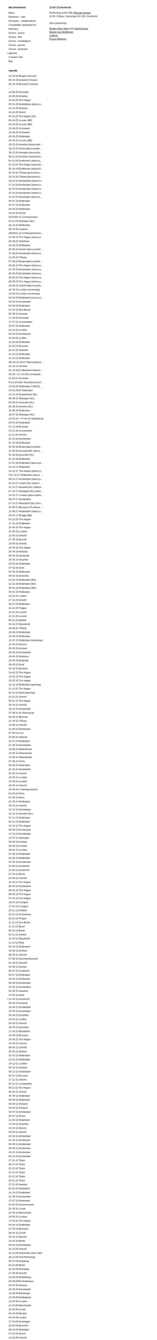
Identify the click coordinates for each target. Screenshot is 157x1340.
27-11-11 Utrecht (17, 1079)
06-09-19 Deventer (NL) (21, 402)
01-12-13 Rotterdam (19, 817)
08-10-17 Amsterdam (20, 499)
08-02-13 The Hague (20, 894)
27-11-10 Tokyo (17, 1160)
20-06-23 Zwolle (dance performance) (26, 249)
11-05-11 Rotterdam (19, 1120)
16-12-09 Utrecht (18, 1249)
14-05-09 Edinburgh (19, 1293)
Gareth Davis (81, 28)
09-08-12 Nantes (18, 967)
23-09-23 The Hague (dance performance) (26, 237)
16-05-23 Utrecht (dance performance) (26, 285)
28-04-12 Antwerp (18, 1003)
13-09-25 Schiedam (19, 128)
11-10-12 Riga (16, 942)
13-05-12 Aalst (16, 995)
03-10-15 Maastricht (19, 624)
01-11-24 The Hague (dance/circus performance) (26, 164)
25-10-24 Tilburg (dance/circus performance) (26, 172)
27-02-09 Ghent (17, 1333)
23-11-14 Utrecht (17, 696)
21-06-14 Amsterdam (20, 745)
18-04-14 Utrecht (18, 785)
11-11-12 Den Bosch (19, 922)
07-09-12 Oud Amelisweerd (23, 958)
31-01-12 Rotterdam (19, 1055)
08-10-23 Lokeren (18, 229)
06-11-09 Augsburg (19, 1261)
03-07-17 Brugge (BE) (20, 515)
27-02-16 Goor (16, 567)
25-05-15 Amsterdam (20, 652)
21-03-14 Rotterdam (19, 801)
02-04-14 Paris (17, 793)
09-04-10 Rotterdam (19, 1224)
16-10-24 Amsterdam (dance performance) (26, 189)
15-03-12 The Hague (20, 1039)
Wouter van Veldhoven (61, 32)
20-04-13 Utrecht (18, 878)
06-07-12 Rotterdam (19, 975)
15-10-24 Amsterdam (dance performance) (26, 193)
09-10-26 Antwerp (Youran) (23, 80)
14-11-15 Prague (18, 608)
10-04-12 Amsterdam (20, 1011)
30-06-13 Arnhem (18, 842)
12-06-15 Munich (18, 644)
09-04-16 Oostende (19, 555)
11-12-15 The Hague (20, 688)
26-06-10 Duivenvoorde (21, 1204)
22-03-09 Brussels (18, 1325)
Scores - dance (17, 33)
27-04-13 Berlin (17, 874)
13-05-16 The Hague (20, 547)
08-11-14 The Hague (20, 700)
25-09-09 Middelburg (20, 1277)
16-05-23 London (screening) (24, 289)
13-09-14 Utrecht (18, 725)
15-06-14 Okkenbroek (20, 749)
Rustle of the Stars (59, 28)
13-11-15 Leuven (18, 612)
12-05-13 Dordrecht (19, 866)
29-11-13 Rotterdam (19, 821)
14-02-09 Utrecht (18, 1337)
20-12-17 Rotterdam (19, 467)
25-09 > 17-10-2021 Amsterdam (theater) (26, 374)
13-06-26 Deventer (19, 92)
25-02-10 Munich (18, 1237)
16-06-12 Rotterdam (19, 979)
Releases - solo (17, 17)
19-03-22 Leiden (17, 338)
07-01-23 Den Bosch (20, 309)
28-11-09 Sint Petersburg (22, 1257)
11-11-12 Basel (17, 926)
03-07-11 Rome (17, 1116)
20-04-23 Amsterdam (20, 301)
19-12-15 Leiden (17, 596)
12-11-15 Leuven (18, 616)
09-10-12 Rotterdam (19, 946)
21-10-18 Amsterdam (20, 438)
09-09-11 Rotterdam (19, 1100)
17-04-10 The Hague (20, 1220)
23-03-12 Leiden (17, 1019)
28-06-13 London (18, 850)
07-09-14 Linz (16, 733)
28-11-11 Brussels (18, 1075)
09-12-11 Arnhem (18, 1067)
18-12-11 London (18, 1063)
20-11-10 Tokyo (17, 1176)
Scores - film (15, 37)
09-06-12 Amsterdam (20, 983)
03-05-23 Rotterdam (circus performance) (26, 297)
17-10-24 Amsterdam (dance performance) (26, 185)
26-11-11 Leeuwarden (20, 1083)
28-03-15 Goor (16, 664)
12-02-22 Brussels (18, 346)
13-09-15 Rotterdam (19, 632)
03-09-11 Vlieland (18, 1108)
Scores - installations (20, 41)
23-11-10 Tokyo (17, 1168)
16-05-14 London (18, 777)
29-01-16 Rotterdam (19, 592)
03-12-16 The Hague (20, 519)
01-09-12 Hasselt (18, 962)
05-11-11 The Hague (19, 1087)
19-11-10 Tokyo (17, 1180)
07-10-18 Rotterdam (19, 442)
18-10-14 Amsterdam (20, 709)
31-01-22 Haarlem (18, 350)
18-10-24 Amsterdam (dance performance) (26, 180)
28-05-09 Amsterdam (20, 1289)
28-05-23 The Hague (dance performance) (26, 281)
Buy (11, 61)
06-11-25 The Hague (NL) (22, 116)
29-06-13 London (18, 846)
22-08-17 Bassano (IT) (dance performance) (26, 507)
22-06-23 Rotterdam (19, 245)
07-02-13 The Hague (20, 898)
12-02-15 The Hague (20, 680)
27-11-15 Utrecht (17, 600)
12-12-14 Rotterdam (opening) (25, 684)
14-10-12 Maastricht (19, 938)
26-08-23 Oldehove (19, 241)
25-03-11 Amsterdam (20, 1148)
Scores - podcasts (18, 49)
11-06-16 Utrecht (17, 535)
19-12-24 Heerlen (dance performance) (26, 144)
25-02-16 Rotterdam (19, 571)
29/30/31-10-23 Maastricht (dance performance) (26, 233)
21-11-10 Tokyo (17, 1172)
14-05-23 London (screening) (24, 293)
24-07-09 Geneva (18, 1285)
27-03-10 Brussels (18, 1229)
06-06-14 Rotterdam (19, 765)
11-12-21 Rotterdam (19, 358)
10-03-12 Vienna (18, 1043)
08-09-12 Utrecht (18, 954)
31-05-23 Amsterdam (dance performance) (26, 269)
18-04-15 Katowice (19, 656)
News (12, 13)
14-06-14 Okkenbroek (20, 753)
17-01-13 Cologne (18, 906)
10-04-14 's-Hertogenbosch (23, 789)
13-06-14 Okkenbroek (20, 757)
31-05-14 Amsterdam (20, 769)
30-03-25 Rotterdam (19, 136)
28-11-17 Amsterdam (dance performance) (26, 479)
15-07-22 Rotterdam (19, 326)
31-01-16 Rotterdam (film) (22, 584)
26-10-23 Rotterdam (19, 225)
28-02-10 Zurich (17, 1233)
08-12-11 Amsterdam (20, 1071)
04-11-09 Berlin (17, 1265)
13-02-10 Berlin (17, 1241)
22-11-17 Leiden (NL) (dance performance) (26, 483)
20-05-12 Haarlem (18, 991)
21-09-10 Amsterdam (20, 1196)
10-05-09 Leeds (17, 1309)
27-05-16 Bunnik (17, 539)
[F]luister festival (82, 13)
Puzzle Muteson (57, 39)
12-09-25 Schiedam (19, 132)
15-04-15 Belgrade (19, 660)
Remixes (13, 29)
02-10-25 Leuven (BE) (20, 124)
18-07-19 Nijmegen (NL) (22, 414)
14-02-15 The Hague (20, 672)
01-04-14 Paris (17, 797)
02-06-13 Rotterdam (19, 858)
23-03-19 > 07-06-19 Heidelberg (26, 418)
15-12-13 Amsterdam (20, 809)
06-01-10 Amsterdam (20, 1245)
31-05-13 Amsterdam (20, 862)
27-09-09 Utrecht (18, 1273)
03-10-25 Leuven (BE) (20, 120)
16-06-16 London (18, 531)
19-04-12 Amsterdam (20, 1007)
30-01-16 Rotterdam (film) (22, 588)
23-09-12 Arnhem (18, 950)
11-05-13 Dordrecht (19, 870)
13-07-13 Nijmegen (19, 838)
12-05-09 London (18, 1301)
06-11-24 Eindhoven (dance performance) (26, 160)
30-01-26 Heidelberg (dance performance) (26, 104)
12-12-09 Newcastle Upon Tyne (25, 1253)
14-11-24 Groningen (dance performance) (26, 197)
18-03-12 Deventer (19, 1027)
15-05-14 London (18, 781)
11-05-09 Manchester (20, 1305)
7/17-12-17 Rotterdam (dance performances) (26, 475)
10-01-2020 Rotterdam (21, 390)
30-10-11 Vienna (17, 1091)
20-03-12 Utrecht (18, 1023)
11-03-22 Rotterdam (19, 342)
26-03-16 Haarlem (18, 559)
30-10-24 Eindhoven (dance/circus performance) (26, 168)
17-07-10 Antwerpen (19, 1200)
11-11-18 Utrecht (17, 434)
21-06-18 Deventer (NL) (21, 455)
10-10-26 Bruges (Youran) (22, 76)
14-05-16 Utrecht (18, 543)
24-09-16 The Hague (20, 527)
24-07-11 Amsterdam (20, 1112)
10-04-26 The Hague (20, 100)
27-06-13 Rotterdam (19, 854)
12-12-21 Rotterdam (19, 354)
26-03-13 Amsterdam (20, 886)
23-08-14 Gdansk (18, 737)
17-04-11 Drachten (19, 1124)
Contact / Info (16, 57)
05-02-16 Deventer (19, 576)
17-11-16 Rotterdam (19, 523)
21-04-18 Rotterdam (19, 459)
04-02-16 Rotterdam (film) (22, 580)
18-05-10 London (18, 1216)
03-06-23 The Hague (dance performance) (26, 265)
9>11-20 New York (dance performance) (26, 382)
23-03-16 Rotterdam (19, 563)
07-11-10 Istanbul (18, 1184)
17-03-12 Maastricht (19, 1031)
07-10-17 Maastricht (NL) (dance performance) (26, 503)
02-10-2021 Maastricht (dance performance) (26, 370)
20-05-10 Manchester (20, 1212)
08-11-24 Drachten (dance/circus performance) (26, 156)
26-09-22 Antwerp (18, 313)
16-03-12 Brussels (18, 1035)
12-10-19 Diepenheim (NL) (23, 394)
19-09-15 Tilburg (17, 628)
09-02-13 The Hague (20, 890)
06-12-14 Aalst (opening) (22, 692)
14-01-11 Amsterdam (20, 1152)
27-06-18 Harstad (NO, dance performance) (26, 451)
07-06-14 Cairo (17, 761)
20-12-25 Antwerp (18, 108)
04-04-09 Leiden (17, 1317)
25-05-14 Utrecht (18, 773)
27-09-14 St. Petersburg (21, 713)
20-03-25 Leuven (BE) (20, 140)
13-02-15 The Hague (20, 676)
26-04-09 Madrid (17, 1313)
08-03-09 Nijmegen (19, 1329)
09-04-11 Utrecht (17, 1132)
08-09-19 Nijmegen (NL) (22, 398)
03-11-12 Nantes (17, 934)
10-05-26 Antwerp (18, 96)
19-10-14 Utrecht (18, 704)
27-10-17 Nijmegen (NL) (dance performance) (26, 491)
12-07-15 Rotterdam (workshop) (26, 640)
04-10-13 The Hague (20, 825)
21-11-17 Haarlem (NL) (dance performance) (26, 487)
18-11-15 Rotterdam (19, 604)
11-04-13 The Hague (20, 882)
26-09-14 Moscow (18, 717)
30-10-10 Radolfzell (19, 1188)
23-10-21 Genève (18, 366)
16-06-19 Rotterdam (19, 410)
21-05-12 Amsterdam (20, 987)
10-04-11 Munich (18, 1128)
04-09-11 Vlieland (18, 1104)
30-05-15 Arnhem (18, 648)
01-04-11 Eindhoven (19, 1140)
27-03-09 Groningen (19, 1321)
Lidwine (53, 35)
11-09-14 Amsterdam (20, 729)
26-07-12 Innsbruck (19, 971)
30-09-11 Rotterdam (19, 1095)
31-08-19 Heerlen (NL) (21, 406)
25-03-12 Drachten (19, 1015)
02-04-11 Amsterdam (20, 1136)
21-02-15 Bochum (18, 668)
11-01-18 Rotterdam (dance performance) (26, 463)
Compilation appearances (22, 25)
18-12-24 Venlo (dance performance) (26, 148)
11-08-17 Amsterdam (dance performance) (26, 511)
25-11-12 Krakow (18, 910)
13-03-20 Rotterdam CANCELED (26, 386)
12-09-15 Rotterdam (19, 636)
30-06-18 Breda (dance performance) (26, 447)
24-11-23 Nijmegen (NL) (21, 221)
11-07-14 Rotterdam (19, 741)
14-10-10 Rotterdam (19, 1192)
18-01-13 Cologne (18, 902)
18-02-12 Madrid (17, 1051)
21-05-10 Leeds (17, 1208)
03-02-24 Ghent (17, 213)
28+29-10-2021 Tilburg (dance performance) (26, 362)
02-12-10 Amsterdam (20, 1156)
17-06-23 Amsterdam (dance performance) (26, 253)
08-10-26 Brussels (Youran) (23, 84)
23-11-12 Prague (18, 918)
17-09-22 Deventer (19, 318)
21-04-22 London (18, 330)
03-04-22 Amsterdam (20, 334)
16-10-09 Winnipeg (19, 1269)
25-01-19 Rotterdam (19, 422)
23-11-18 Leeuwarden (20, 430)
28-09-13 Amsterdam (20, 829)
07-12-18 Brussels (18, 426)
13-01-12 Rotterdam (19, 1059)
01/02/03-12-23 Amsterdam (23, 217)
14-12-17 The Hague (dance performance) (26, 471)
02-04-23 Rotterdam (19, 305)
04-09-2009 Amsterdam (21, 1281)
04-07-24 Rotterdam (19, 205)
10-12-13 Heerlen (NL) (21, 813)
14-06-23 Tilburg (17, 257)
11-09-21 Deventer (19, 378)
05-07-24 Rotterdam (19, 201)
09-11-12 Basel (17, 930)
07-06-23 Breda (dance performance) (26, 261)
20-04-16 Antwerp (18, 551)
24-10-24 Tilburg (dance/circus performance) (26, 176)
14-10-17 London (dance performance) (26, 495)
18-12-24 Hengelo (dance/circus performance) (26, 152)
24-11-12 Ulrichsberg (20, 914)
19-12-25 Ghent (17, 112)
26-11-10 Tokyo (17, 1164)
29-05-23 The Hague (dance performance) (26, 277)
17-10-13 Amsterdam (20, 833)
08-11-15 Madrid (17, 620)
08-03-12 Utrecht (18, 1047)
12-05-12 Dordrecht (19, 999)
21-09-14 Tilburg (17, 721)
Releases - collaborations (22, 21)
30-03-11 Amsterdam (20, 1144)
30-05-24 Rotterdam (19, 209)
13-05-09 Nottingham (20, 1297)
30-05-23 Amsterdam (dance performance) (26, 273)
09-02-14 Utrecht (18, 805)
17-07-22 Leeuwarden (20, 322)
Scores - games (17, 45)
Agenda (13, 53)
